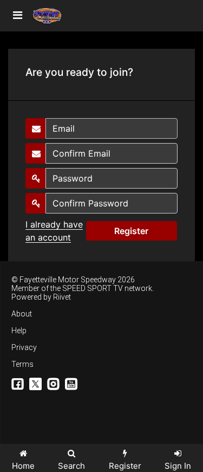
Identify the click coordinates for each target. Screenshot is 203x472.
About (21, 313)
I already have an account (54, 231)
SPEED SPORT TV (92, 288)
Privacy (24, 347)
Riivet (62, 297)
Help (19, 330)
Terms (22, 364)
